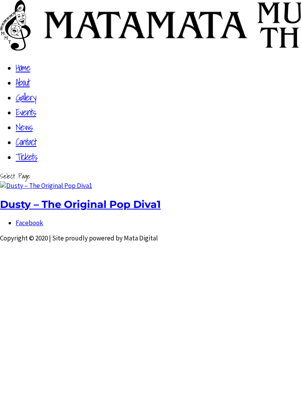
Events (26, 112)
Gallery (26, 97)
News (24, 126)
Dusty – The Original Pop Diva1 (80, 204)
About (23, 82)
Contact (26, 141)
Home (23, 67)
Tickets (26, 156)
